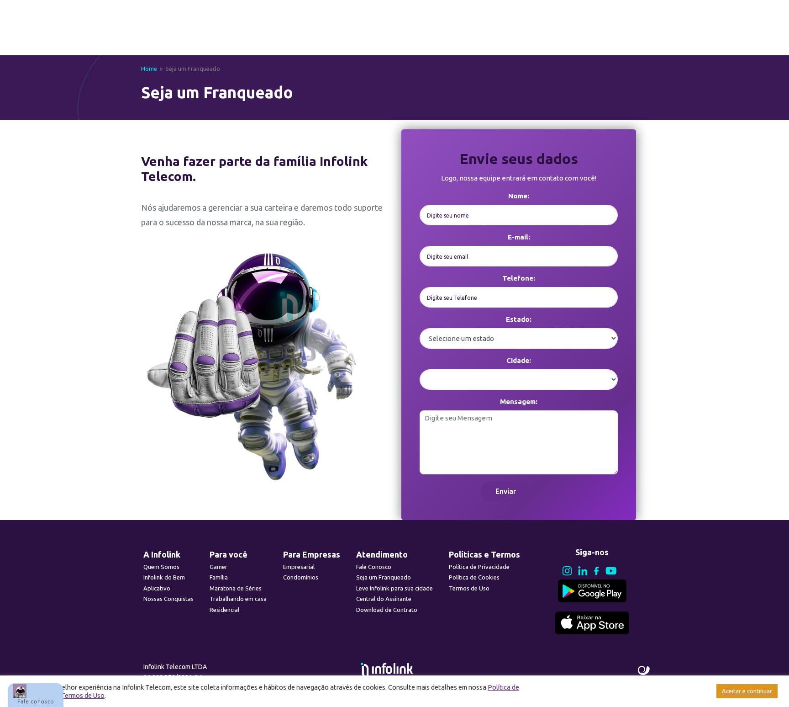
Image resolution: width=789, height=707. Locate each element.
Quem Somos (161, 566)
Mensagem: (518, 401)
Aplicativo (156, 588)
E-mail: (519, 237)
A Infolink (161, 554)
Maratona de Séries (236, 588)
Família (219, 577)
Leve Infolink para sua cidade (394, 588)
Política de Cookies (474, 577)
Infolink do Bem (164, 577)
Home (149, 68)
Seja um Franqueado (383, 577)
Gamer (218, 566)
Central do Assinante (383, 598)
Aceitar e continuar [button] (747, 691)
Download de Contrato (386, 609)
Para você (228, 554)
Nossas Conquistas (168, 598)
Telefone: (518, 278)
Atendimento (382, 554)
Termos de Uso (469, 588)
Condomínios (300, 577)
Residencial (224, 609)
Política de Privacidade (479, 566)
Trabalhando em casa (238, 598)
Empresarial (299, 566)
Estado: (518, 319)
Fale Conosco (373, 566)
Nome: (518, 196)
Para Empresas (311, 554)
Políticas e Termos (484, 554)
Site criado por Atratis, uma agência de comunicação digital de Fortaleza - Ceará (644, 671)
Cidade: (518, 360)
